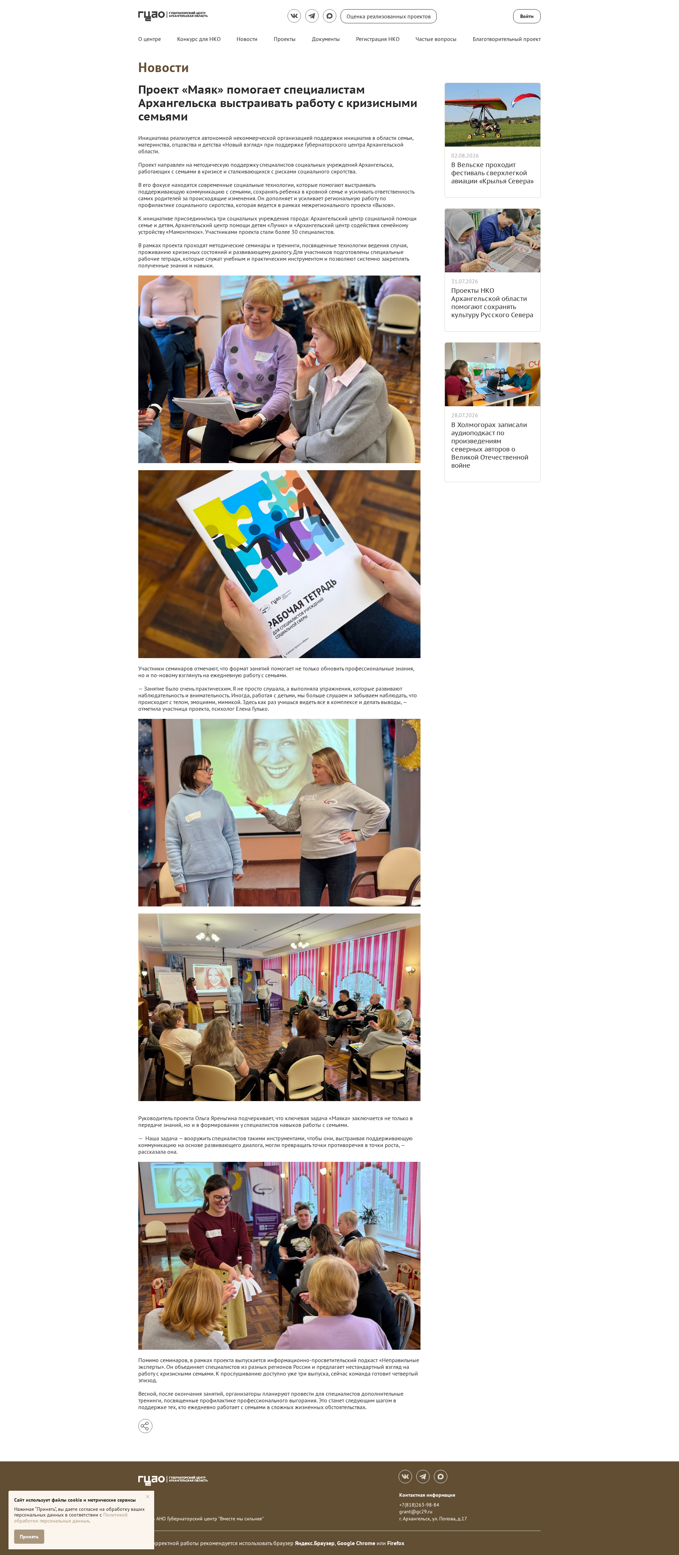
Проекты (285, 38)
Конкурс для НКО (199, 38)
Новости (247, 38)
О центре (149, 38)
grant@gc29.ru (416, 1511)
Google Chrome (356, 1543)
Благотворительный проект (507, 38)
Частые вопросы (436, 38)
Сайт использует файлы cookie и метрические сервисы (75, 1500)
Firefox (395, 1543)
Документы (326, 38)
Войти (527, 16)
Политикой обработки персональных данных (71, 1518)
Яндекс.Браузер (315, 1543)
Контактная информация (427, 1495)
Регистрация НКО (378, 38)
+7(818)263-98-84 (419, 1505)
